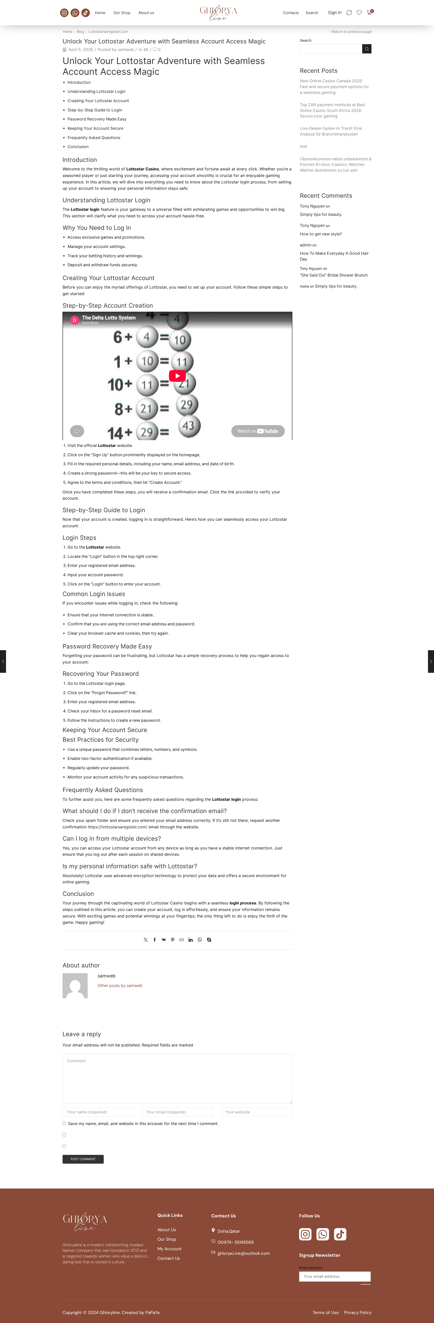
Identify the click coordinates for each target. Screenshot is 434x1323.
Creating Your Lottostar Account (98, 100)
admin (305, 245)
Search (305, 40)
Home (67, 31)
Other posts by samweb (120, 985)
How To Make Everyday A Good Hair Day (334, 256)
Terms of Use (326, 1312)
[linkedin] (190, 940)
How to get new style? (321, 234)
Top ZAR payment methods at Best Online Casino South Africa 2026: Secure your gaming (332, 110)
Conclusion (78, 146)
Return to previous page (351, 31)
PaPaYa (152, 1312)
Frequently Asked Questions (94, 137)
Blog (80, 31)
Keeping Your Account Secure (95, 128)
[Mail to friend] (181, 940)
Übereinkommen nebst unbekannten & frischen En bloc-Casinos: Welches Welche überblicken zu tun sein (335, 165)
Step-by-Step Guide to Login (95, 110)
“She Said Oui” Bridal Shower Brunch (334, 275)
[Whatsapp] (75, 13)
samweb (126, 49)
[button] (312, 12)
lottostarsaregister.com (108, 31)
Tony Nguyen (312, 206)
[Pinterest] (172, 940)
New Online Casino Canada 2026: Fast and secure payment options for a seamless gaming (334, 87)
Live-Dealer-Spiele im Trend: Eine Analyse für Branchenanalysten (331, 131)
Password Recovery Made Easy (97, 119)
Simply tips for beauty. (321, 214)
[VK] (163, 940)
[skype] (207, 940)
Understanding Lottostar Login (97, 91)
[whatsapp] (199, 940)
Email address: (311, 1268)
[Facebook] (154, 940)
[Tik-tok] (85, 13)
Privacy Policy (357, 1312)
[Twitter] (147, 940)
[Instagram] (64, 13)
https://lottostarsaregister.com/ (117, 826)
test (303, 146)
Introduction (79, 82)
